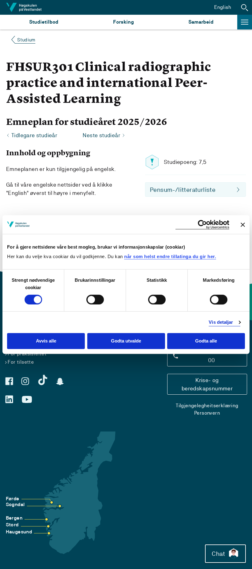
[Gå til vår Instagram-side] (25, 381)
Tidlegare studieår (34, 135)
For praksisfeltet (27, 354)
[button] (244, 7)
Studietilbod (43, 22)
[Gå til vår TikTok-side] (42, 379)
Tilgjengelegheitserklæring (207, 405)
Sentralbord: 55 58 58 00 (211, 356)
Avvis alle (46, 341)
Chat (218, 553)
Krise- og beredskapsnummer (207, 384)
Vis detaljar (221, 322)
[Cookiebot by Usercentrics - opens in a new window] (202, 224)
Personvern (207, 413)
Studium (26, 39)
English (222, 7)
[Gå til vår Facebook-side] (9, 381)
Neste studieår (101, 135)
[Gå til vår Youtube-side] (27, 399)
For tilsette (21, 362)
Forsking (123, 22)
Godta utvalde (126, 341)
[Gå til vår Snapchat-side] (60, 381)
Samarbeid (201, 22)
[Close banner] (243, 225)
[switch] (95, 299)
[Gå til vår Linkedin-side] (9, 399)
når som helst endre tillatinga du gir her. (170, 256)
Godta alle (206, 341)
